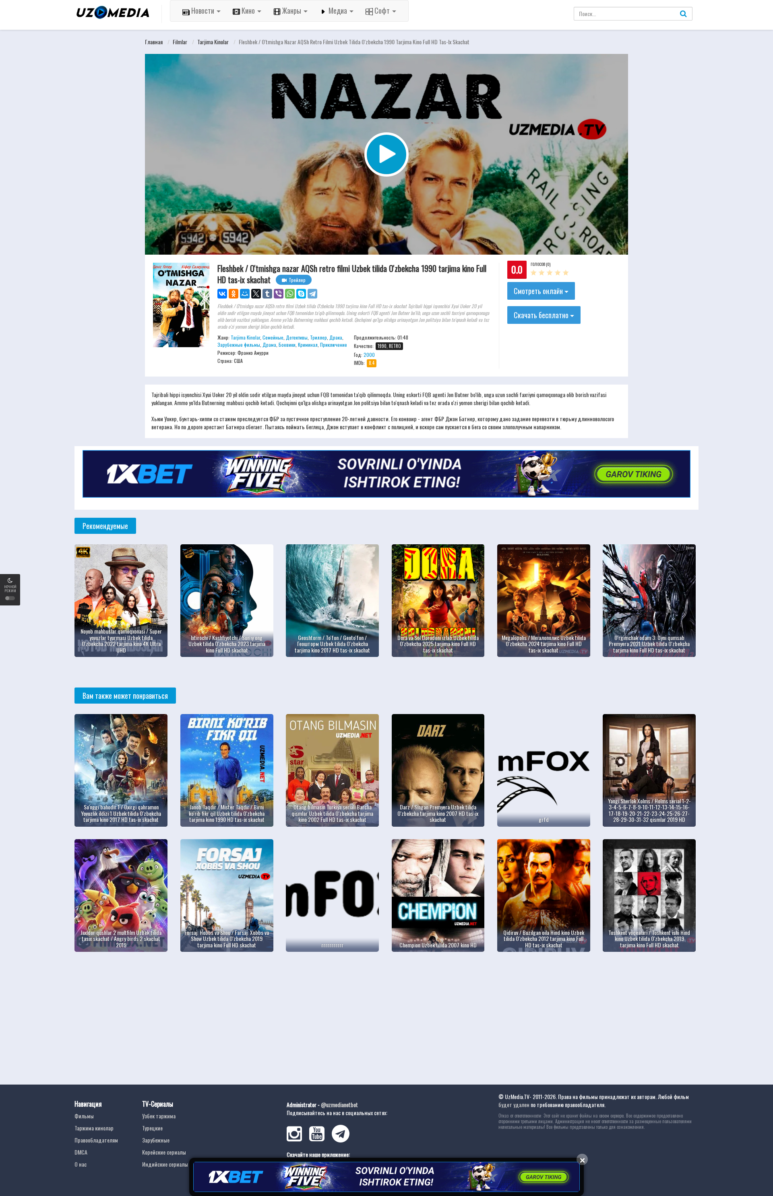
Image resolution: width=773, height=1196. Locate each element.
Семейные (272, 337)
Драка (335, 337)
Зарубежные (155, 1140)
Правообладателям (96, 1140)
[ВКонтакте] (222, 293)
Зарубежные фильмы (238, 344)
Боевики (287, 344)
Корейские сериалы (164, 1152)
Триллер (318, 337)
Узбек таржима (159, 1116)
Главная (154, 41)
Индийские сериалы (165, 1164)
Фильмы (84, 1116)
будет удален (513, 1104)
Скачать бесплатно (542, 315)
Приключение (333, 344)
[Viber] (278, 293)
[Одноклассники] (233, 293)
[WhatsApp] (290, 293)
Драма (269, 344)
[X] (256, 293)
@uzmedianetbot (339, 1104)
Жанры (292, 10)
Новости (203, 10)
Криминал (308, 344)
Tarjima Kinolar (213, 41)
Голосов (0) (540, 264)
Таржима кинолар (94, 1128)
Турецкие (152, 1128)
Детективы (297, 337)
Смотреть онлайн (539, 291)
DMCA (80, 1152)
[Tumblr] (267, 293)
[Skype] (301, 293)
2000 (369, 354)
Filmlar (180, 41)
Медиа (338, 10)
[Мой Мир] (245, 293)
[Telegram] (312, 293)
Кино (248, 10)
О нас (80, 1164)
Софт (382, 10)
